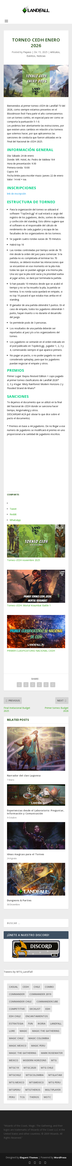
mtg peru (55, 1082)
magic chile (16, 1038)
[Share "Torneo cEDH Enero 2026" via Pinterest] (39, 684)
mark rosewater (52, 1053)
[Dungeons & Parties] (36, 879)
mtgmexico (36, 1082)
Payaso (27, 52)
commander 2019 (40, 994)
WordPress (60, 1157)
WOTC (47, 1097)
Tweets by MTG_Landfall (18, 971)
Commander (17, 994)
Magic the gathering (22, 1053)
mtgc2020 (30, 1067)
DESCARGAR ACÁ (17, 414)
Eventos (31, 55)
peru (12, 1097)
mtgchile (15, 1075)
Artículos (55, 52)
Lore (12, 1030)
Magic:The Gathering (45, 1030)
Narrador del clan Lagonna (24, 775)
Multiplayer (53, 1089)
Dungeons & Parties (19, 900)
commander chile (20, 1001)
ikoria (41, 1023)
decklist (35, 1008)
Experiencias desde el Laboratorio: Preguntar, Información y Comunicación (35, 812)
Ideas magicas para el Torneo (25, 854)
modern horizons (34, 1060)
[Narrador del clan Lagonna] (36, 749)
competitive (17, 1008)
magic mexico (17, 1045)
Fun (30, 1023)
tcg (22, 1097)
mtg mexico (16, 1082)
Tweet (13, 508)
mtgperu (14, 1089)
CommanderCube (47, 1001)
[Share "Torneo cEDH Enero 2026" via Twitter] (26, 684)
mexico (13, 1060)
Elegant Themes (29, 1157)
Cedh (26, 986)
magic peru (38, 1045)
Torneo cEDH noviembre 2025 (23, 560)
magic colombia (38, 1038)
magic (23, 1030)
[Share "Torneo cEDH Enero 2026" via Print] (52, 684)
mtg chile (47, 1067)
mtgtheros (32, 1089)
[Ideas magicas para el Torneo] (36, 835)
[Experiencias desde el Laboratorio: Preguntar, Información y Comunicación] (36, 795)
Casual (13, 986)
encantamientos (37, 1016)
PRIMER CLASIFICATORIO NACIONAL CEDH (31, 650)
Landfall (55, 1023)
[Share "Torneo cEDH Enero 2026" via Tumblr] (32, 684)
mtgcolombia (35, 1075)
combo (49, 986)
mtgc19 (14, 1067)
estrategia (16, 1023)
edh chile (15, 1016)
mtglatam (55, 1075)
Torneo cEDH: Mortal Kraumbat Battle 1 (29, 605)
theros (34, 1097)
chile (37, 986)
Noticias (41, 55)
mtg (54, 1060)
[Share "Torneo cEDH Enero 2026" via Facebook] (19, 684)
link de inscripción (16, 193)
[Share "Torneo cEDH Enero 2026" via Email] (46, 684)
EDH (47, 1008)
